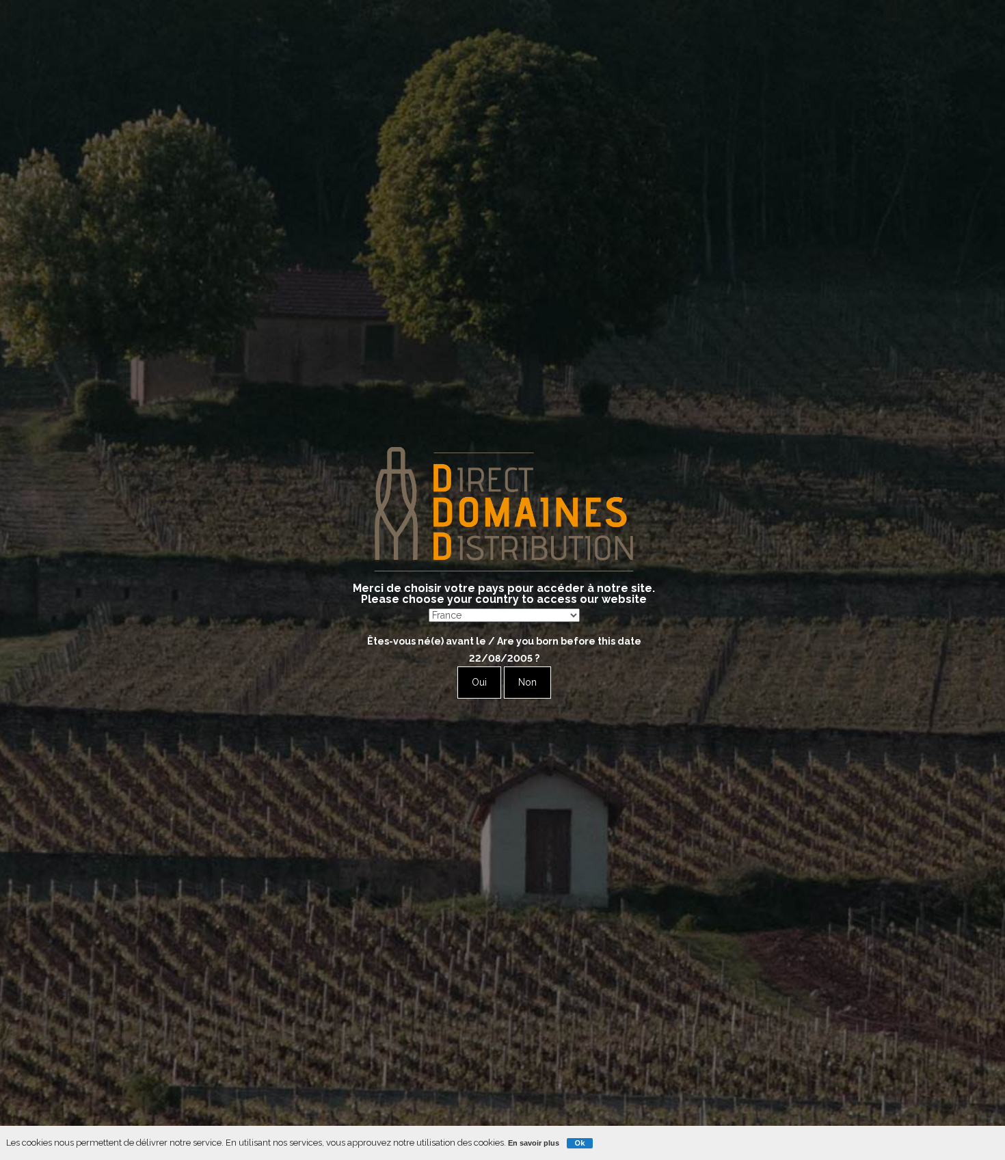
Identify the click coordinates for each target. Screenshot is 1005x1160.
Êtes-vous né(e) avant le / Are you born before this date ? (504, 650)
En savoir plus (533, 1143)
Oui (479, 682)
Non (527, 682)
